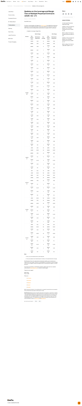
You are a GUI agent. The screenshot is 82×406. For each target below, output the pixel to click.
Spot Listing (10, 31)
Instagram (29, 280)
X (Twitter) (29, 278)
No (39, 301)
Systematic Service (12, 18)
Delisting (10, 28)
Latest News (10, 11)
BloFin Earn (10, 38)
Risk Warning (43, 298)
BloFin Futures (43, 25)
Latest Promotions (12, 35)
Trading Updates (27, 6)
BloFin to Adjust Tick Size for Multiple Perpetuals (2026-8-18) (68, 34)
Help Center (10, 6)
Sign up (69, 1)
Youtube (28, 287)
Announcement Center (18, 6)
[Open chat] (79, 403)
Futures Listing (11, 15)
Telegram (29, 282)
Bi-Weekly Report (12, 21)
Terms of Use (37, 298)
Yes (35, 301)
